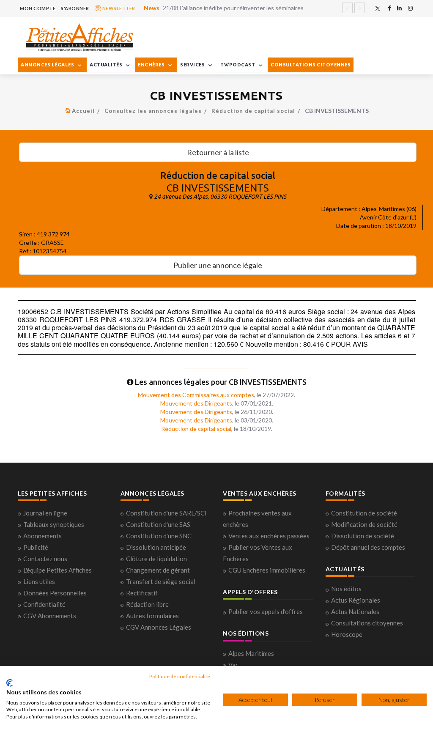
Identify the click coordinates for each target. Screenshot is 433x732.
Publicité (35, 547)
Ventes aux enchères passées (269, 536)
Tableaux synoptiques (53, 524)
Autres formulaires (152, 616)
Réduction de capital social (253, 110)
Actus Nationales (355, 611)
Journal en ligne (45, 513)
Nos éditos (346, 588)
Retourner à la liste (218, 152)
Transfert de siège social (160, 581)
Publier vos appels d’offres (265, 611)
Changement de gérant (158, 570)
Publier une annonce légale (217, 265)
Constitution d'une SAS (158, 524)
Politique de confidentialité (179, 676)
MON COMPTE (37, 8)
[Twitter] (377, 8)
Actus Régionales (355, 600)
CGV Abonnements (49, 616)
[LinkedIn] (399, 8)
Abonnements (42, 536)
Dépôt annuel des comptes (368, 547)
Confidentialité (44, 604)
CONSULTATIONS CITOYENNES (311, 64)
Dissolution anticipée (156, 547)
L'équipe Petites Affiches (57, 570)
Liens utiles (39, 581)
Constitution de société (364, 513)
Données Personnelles (55, 593)
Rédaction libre (147, 604)
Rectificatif (142, 593)
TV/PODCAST (238, 64)
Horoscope (346, 634)
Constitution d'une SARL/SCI (166, 513)
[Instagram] (410, 8)
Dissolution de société (362, 536)
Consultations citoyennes (367, 623)
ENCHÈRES (152, 64)
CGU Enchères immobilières (266, 570)
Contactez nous (45, 558)
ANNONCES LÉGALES (48, 64)
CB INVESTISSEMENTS (218, 188)
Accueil (83, 110)
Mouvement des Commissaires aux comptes (196, 394)
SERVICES (193, 64)
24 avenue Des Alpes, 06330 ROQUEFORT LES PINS (220, 196)
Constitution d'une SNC (159, 536)
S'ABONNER (75, 8)
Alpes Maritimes (251, 653)
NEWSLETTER (118, 8)
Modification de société (364, 524)
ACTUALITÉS (106, 64)
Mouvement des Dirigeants (196, 403)
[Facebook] (389, 8)
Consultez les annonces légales (153, 110)
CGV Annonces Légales (158, 627)
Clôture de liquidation (156, 558)
